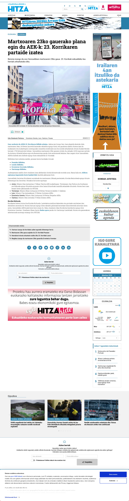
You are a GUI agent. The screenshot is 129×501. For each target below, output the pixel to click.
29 (104, 280)
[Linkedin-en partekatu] (63, 248)
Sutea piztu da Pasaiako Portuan (106, 352)
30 (108, 280)
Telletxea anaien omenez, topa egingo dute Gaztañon (107, 382)
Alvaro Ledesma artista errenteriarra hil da (106, 359)
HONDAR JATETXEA (107, 179)
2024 (84, 138)
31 (112, 280)
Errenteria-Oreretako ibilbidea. (23, 167)
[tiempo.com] (119, 305)
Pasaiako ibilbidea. (18, 162)
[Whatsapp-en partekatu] (57, 248)
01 (87, 138)
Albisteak (11, 15)
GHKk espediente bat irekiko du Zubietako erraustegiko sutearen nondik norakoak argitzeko (26, 425)
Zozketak (80, 15)
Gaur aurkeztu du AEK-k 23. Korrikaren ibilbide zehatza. (28, 144)
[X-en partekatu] (35, 248)
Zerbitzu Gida (107, 155)
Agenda (64, 15)
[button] (109, 338)
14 (111, 286)
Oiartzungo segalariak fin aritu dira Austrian (107, 367)
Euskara (12, 34)
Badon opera (44, 210)
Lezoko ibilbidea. (18, 165)
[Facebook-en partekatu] (29, 248)
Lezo (39, 138)
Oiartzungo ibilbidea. (19, 169)
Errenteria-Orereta (31, 138)
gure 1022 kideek (16, 476)
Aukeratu (112, 480)
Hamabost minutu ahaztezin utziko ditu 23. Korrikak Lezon (31, 236)
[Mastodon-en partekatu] (40, 248)
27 (96, 280)
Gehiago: (98, 338)
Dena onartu (113, 474)
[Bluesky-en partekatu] (46, 248)
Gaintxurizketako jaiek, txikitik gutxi (106, 374)
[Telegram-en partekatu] (52, 248)
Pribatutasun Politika (28, 277)
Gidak (119, 15)
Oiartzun (45, 138)
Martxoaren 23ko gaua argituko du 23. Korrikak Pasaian (30, 233)
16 (119, 286)
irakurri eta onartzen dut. (36, 277)
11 (89, 138)
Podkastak (48, 15)
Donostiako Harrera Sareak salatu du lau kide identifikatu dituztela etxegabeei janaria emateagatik (64, 425)
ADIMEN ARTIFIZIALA (100, 15)
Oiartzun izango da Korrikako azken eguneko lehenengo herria (32, 230)
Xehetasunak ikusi (11, 497)
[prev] (99, 275)
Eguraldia (107, 301)
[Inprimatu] (69, 248)
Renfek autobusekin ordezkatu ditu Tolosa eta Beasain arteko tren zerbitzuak (100, 424)
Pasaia (50, 138)
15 (115, 286)
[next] (115, 275)
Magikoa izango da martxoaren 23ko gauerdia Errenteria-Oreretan (34, 238)
